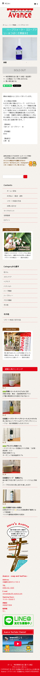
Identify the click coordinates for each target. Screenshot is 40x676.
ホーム (5, 25)
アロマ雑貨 (7, 300)
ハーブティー (8, 295)
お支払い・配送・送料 (14, 196)
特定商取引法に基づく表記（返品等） (19, 76)
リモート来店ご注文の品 (12, 320)
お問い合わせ (11, 206)
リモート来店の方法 (14, 201)
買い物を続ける (11, 81)
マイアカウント (9, 211)
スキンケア (7, 277)
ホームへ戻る (11, 191)
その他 (6, 305)
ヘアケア (7, 281)
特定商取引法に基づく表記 (23, 665)
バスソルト (7, 286)
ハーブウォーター (23, 25)
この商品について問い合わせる (16, 79)
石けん (6, 272)
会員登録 (7, 215)
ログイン (7, 220)
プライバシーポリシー (20, 667)
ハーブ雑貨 (12, 25)
